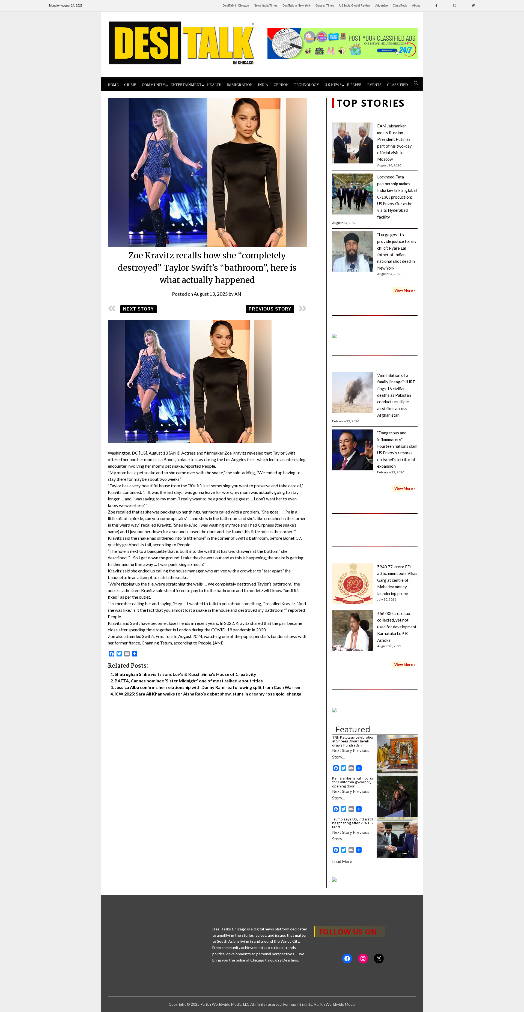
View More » (404, 290)
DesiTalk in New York (296, 5)
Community (153, 85)
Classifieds (400, 5)
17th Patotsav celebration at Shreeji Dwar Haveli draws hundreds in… (353, 741)
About (416, 5)
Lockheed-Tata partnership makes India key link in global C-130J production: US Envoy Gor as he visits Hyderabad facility (397, 196)
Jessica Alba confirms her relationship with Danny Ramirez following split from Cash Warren (207, 687)
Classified (397, 85)
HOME (113, 85)
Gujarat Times (324, 5)
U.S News (332, 85)
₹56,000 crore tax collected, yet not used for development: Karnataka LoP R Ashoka (397, 627)
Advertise (381, 5)
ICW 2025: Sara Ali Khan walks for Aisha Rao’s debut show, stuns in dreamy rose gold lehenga (208, 693)
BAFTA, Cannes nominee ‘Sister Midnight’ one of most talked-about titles (189, 680)
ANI (238, 294)
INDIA (263, 85)
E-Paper (354, 85)
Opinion (281, 85)
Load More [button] (342, 861)
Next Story (138, 309)
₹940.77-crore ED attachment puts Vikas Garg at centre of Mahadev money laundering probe (397, 580)
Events (374, 85)
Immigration (240, 85)
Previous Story (270, 309)
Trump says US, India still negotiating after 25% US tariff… (352, 823)
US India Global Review (354, 5)
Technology (306, 85)
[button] (416, 83)
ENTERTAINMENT (186, 85)
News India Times (266, 5)
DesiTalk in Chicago (236, 5)
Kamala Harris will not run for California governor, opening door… (353, 782)
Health (214, 85)
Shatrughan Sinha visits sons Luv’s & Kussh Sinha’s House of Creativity (185, 674)
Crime (130, 85)
